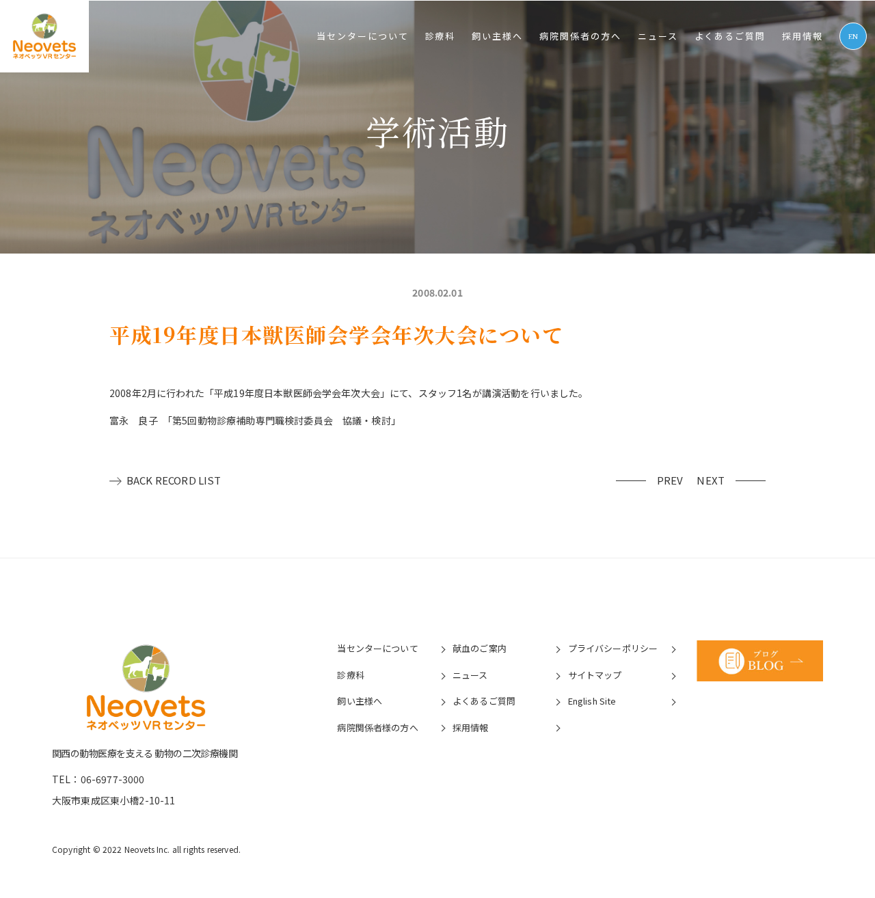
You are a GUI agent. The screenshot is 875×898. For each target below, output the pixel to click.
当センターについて (363, 35)
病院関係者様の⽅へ (377, 727)
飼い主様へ (497, 35)
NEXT (711, 480)
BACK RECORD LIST (173, 480)
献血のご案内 (480, 648)
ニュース (658, 35)
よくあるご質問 (730, 35)
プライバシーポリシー (613, 648)
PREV (670, 480)
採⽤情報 (802, 35)
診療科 (440, 35)
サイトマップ (595, 674)
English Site (592, 700)
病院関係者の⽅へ (580, 35)
